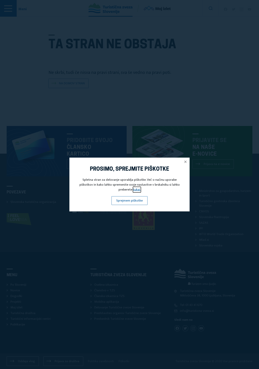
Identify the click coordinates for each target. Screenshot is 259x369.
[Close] (185, 162)
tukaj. (137, 189)
